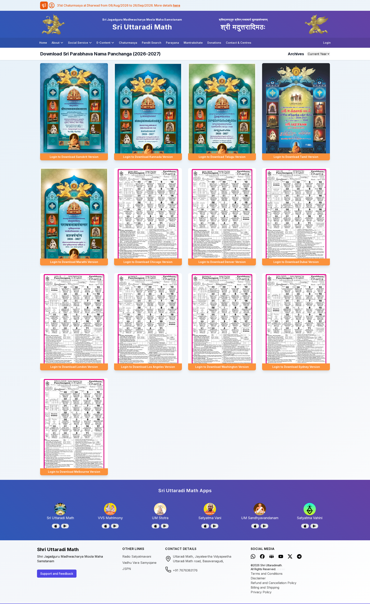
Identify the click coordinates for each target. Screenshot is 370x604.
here (176, 5)
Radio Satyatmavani (136, 556)
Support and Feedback (56, 574)
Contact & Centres (238, 42)
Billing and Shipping (265, 587)
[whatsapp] (253, 556)
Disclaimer (258, 578)
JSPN (126, 569)
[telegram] (299, 556)
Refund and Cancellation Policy (273, 583)
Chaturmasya (128, 42)
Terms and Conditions (267, 574)
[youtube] (280, 556)
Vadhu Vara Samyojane (139, 563)
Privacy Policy (261, 592)
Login (327, 42)
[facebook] (262, 556)
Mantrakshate (193, 42)
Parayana (172, 42)
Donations (214, 42)
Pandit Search (151, 42)
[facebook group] (271, 556)
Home (43, 42)
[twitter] (290, 556)
